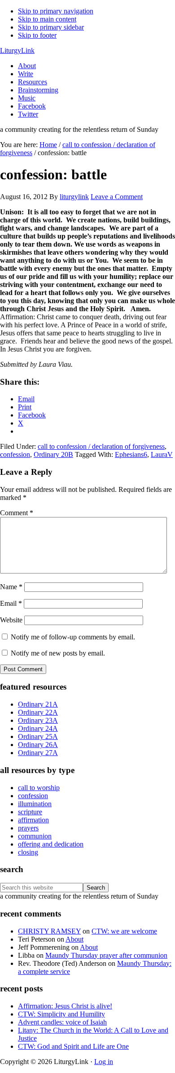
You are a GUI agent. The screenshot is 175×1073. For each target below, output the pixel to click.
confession (15, 454)
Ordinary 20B (53, 454)
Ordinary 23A (38, 720)
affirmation (33, 820)
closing (28, 852)
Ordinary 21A (38, 704)
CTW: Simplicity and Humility (61, 1014)
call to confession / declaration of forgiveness (101, 446)
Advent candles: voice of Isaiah (62, 1022)
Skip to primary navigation (55, 11)
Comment (16, 513)
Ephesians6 (131, 454)
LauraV (162, 454)
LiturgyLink (17, 50)
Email (11, 603)
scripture (30, 812)
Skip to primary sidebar (51, 27)
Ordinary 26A (38, 744)
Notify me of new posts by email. (58, 653)
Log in (103, 1061)
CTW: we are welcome (124, 931)
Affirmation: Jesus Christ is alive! (65, 1006)
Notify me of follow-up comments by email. (73, 637)
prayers (28, 828)
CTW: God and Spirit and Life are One (73, 1046)
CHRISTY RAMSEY (49, 931)
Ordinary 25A (38, 736)
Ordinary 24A (38, 728)
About (74, 939)
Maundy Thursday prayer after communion (106, 955)
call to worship (39, 787)
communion (35, 836)
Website (11, 620)
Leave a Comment (117, 196)
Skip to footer (37, 35)
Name (11, 587)
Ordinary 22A (38, 712)
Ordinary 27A (38, 752)
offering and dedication (50, 844)
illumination (35, 804)
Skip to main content (47, 19)
